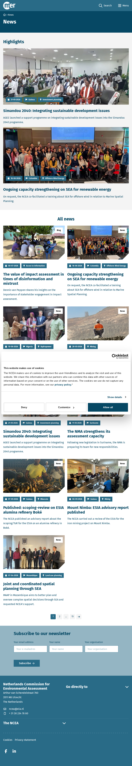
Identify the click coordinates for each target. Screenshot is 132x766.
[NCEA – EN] (9, 5)
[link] (78, 616)
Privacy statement (25, 739)
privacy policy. (63, 384)
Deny (24, 407)
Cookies (7, 739)
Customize (64, 407)
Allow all (108, 407)
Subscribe (25, 663)
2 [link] (59, 616)
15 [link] (72, 616)
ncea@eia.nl (16, 708)
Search (105, 6)
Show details (114, 397)
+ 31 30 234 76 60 (18, 713)
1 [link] (53, 616)
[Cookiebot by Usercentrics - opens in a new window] (114, 356)
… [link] (66, 616)
